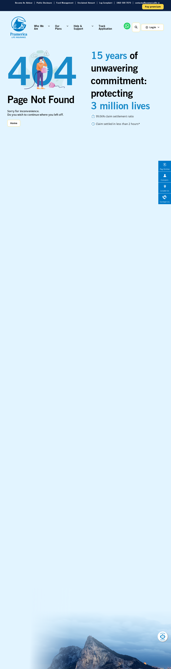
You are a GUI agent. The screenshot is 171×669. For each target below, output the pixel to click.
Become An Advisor (23, 3)
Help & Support (78, 27)
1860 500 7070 (123, 3)
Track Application (105, 27)
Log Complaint (105, 3)
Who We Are (39, 27)
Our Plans (58, 27)
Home (13, 123)
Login (152, 27)
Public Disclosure (44, 3)
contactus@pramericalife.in (147, 3)
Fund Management (64, 3)
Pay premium (153, 6)
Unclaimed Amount (86, 3)
